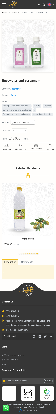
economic (16, 12)
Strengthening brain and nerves (16, 114)
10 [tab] (37, 253)
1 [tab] (19, 253)
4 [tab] (25, 253)
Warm (13, 95)
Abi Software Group (30, 411)
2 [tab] (21, 253)
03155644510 (12, 311)
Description (10, 262)
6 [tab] (29, 253)
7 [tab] (31, 253)
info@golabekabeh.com (17, 330)
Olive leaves (28, 239)
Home (4, 12)
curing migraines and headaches (17, 110)
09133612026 (12, 316)
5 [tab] (27, 253)
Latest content (11, 359)
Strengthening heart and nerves (16, 105)
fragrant (47, 105)
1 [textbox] (13, 130)
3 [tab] (23, 253)
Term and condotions (14, 355)
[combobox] (23, 122)
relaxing (37, 105)
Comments (27, 262)
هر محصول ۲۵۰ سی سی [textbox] (21, 122)
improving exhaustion (42, 114)
